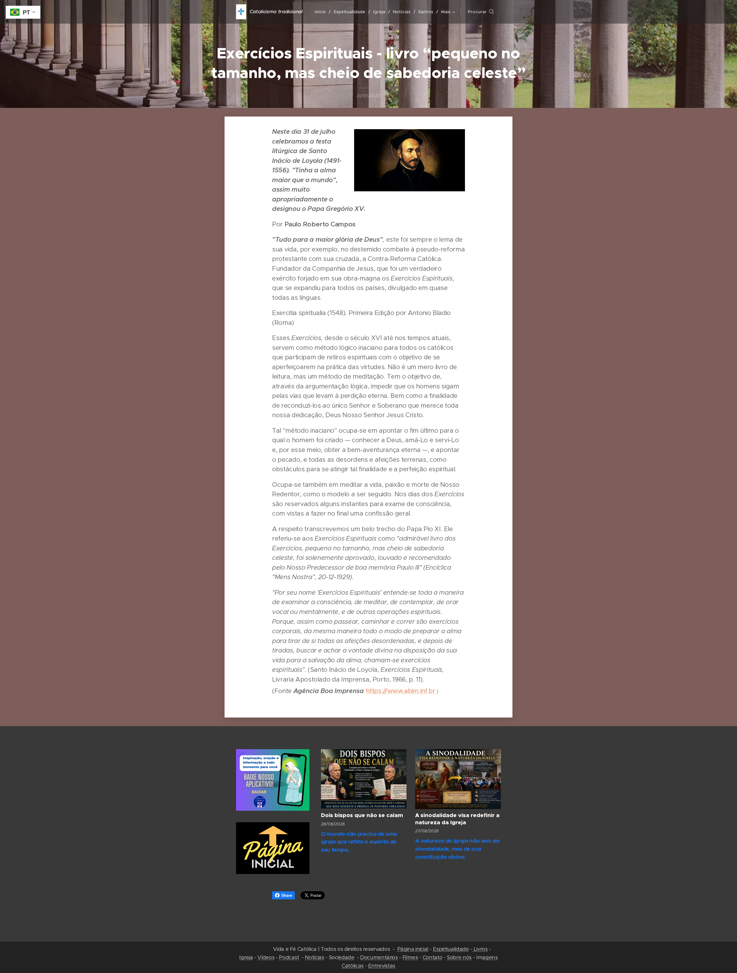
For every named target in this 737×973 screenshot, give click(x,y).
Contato (432, 957)
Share (286, 895)
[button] (481, 12)
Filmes (410, 957)
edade (346, 957)
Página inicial (412, 949)
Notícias (314, 957)
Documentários (379, 957)
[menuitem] (322, 12)
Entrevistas (381, 965)
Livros (480, 949)
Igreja (246, 957)
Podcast (289, 957)
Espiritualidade (451, 949)
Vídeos (265, 957)
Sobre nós (459, 957)
